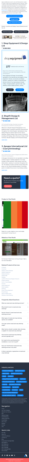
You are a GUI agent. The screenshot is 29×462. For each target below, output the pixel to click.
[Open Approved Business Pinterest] (7, 455)
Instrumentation (6, 387)
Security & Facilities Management (10, 392)
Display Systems (5, 274)
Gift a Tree (4, 421)
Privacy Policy (4, 10)
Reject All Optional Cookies (14, 22)
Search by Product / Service (21, 31)
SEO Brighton (5, 442)
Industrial (5, 384)
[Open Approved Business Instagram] (4, 455)
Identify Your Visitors (6, 412)
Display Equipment (6, 272)
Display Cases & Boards (7, 270)
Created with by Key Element (14, 460)
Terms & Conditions (6, 436)
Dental (4, 376)
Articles (3, 425)
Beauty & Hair (6, 373)
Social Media (4, 420)
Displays (4, 277)
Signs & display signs (6, 293)
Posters (3, 283)
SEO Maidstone (5, 444)
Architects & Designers (8, 370)
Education (10, 376)
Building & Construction (16, 373)
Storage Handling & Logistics (9, 395)
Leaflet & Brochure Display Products (10, 278)
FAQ (3, 426)
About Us (4, 434)
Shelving (4, 288)
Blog (3, 439)
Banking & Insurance (20, 370)
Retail (21, 389)
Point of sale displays (7, 282)
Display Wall (4, 275)
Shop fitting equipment (7, 290)
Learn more (9, 89)
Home (3, 408)
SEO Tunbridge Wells (6, 449)
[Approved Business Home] (25, 455)
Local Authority (6, 389)
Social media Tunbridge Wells (8, 440)
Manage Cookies (14, 19)
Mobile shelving (5, 280)
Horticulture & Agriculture (8, 381)
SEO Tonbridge (5, 447)
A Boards (4, 267)
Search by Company (7, 31)
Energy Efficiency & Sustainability (10, 379)
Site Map (3, 432)
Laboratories (15, 387)
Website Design (5, 415)
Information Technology (14, 384)
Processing (14, 389)
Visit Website (20, 89)
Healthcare (22, 379)
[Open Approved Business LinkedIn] (9, 455)
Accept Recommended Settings (15, 16)
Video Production (5, 418)
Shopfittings (5, 292)
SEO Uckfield (4, 450)
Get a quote (8, 186)
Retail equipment (6, 285)
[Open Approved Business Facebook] (2, 455)
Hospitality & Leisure (21, 381)
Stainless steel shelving (7, 295)
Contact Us (4, 437)
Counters (4, 269)
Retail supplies (5, 287)
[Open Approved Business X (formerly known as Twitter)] (14, 455)
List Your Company (6, 410)
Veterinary (20, 395)
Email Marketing (5, 416)
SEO (3, 413)
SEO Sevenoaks (5, 445)
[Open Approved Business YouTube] (12, 455)
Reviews (3, 423)
